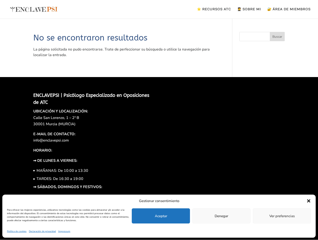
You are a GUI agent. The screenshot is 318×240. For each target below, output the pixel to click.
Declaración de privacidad (42, 231)
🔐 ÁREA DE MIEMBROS (289, 9)
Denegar (221, 216)
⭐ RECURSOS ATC (214, 9)
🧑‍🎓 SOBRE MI (249, 9)
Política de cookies (17, 231)
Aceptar (161, 216)
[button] (308, 201)
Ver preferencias (282, 216)
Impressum (64, 231)
